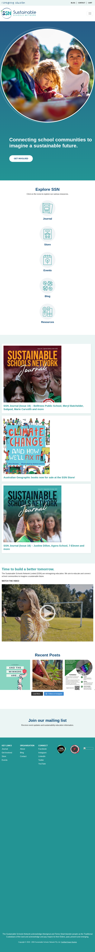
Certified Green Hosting (69, 942)
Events (4, 760)
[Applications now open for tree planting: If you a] (47, 675)
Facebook (42, 749)
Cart (90, 3)
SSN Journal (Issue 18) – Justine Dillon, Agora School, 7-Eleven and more (43, 547)
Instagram (42, 753)
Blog (73, 3)
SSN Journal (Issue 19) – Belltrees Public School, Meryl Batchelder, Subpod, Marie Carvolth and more (43, 407)
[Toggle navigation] (90, 13)
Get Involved (21, 158)
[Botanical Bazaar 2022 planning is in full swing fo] (80, 675)
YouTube (42, 764)
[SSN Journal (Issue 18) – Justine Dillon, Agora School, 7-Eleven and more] (32, 526)
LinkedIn (41, 756)
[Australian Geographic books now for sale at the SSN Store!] (26, 449)
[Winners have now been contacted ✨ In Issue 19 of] (15, 675)
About (22, 749)
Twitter (41, 760)
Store (4, 756)
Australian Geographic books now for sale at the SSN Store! (39, 477)
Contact (81, 3)
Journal (5, 749)
